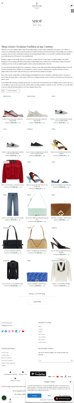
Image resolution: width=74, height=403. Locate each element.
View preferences (64, 396)
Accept (34, 396)
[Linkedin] (16, 331)
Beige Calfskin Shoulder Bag (37, 251)
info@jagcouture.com (6, 325)
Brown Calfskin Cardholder (61, 218)
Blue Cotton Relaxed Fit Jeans (12, 218)
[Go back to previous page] (4, 397)
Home (34, 25)
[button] (70, 382)
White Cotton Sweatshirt (61, 284)
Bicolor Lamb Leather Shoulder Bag (37, 218)
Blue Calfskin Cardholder (37, 284)
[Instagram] (9, 331)
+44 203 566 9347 (6, 323)
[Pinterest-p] (13, 331)
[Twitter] (2, 331)
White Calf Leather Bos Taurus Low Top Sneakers (61, 120)
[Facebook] (6, 331)
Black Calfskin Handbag (12, 251)
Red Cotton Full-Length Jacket (13, 185)
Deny (49, 396)
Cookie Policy (43, 399)
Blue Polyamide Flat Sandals (61, 185)
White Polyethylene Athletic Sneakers (12, 120)
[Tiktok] (19, 331)
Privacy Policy (50, 399)
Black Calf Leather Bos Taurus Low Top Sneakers (37, 152)
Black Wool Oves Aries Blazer (12, 284)
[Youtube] (23, 331)
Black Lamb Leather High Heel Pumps (61, 251)
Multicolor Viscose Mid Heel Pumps (61, 152)
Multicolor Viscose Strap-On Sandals (37, 185)
